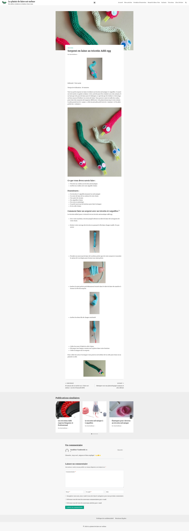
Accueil (120, 2)
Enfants (163, 2)
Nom (68, 492)
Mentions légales (120, 518)
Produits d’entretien (139, 2)
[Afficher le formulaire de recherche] (186, 2)
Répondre (120, 450)
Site (107, 492)
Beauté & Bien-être (154, 2)
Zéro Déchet (179, 2)
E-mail (88, 492)
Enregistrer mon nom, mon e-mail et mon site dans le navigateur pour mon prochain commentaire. (95, 496)
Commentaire (71, 472)
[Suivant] (131, 417)
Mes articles (128, 2)
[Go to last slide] (58, 417)
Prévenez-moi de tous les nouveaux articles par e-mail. (84, 503)
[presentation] (68, 409)
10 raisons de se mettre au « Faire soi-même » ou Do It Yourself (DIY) (77, 386)
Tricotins (171, 2)
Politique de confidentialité (105, 518)
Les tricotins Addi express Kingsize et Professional (65, 423)
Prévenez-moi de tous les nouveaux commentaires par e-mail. (87, 499)
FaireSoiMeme (73, 54)
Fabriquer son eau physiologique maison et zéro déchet (110, 386)
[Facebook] (94, 2)
